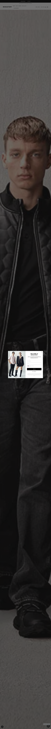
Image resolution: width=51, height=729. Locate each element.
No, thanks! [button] (34, 371)
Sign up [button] (34, 369)
